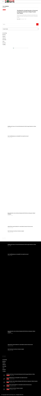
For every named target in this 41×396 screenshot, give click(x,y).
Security (4, 9)
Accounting (4, 33)
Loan (3, 41)
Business (4, 34)
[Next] (5, 238)
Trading (3, 44)
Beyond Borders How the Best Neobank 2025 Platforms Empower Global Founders (21, 214)
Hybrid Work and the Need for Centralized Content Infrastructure (20, 226)
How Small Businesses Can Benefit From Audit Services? (18, 136)
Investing (4, 39)
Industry (4, 37)
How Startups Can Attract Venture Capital (16, 231)
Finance (3, 36)
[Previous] (3, 238)
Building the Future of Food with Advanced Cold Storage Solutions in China (22, 126)
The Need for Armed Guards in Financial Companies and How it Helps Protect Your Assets (27, 12)
